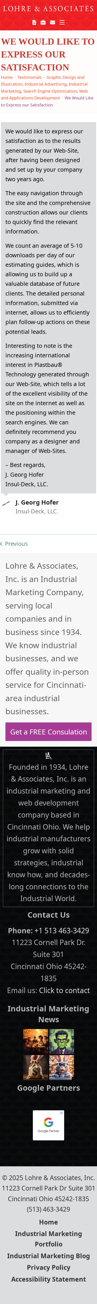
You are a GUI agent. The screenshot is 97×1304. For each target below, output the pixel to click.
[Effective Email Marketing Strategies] (61, 1067)
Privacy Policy (48, 1267)
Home (48, 1222)
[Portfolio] (43, 22)
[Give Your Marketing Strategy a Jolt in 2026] (61, 1041)
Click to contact (64, 990)
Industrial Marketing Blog (48, 1255)
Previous (14, 544)
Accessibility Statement (48, 1279)
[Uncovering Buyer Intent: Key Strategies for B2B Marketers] (35, 1067)
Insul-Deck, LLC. (37, 511)
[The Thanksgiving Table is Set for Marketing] (35, 1041)
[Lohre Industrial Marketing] (48, 756)
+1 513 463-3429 (62, 930)
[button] (62, 22)
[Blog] (34, 22)
